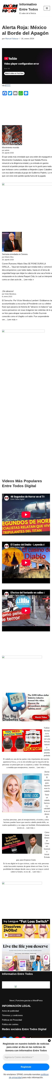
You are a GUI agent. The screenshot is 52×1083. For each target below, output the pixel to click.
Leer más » (29, 279)
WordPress (38, 1000)
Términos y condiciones (12, 1015)
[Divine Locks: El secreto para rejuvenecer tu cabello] (22, 793)
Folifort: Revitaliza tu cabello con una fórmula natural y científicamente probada (47, 742)
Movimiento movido (10, 147)
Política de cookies (10, 1024)
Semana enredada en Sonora (14, 254)
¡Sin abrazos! (8, 291)
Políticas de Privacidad (12, 1020)
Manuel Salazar (12, 39)
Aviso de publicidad (10, 1011)
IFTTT (7, 85)
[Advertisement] (26, 424)
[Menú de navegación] (47, 8)
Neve (11, 1000)
